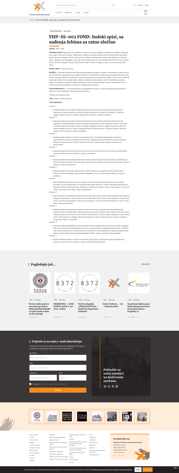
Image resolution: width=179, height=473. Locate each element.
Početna (32, 20)
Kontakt (86, 12)
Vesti (31, 300)
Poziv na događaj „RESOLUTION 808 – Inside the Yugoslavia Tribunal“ (88, 308)
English (140, 5)
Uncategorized (56, 31)
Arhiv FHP (58, 12)
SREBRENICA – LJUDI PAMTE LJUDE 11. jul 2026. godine (63, 306)
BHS (135, 5)
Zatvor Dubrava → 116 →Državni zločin (113, 305)
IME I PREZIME (33, 353)
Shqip (147, 5)
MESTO (61, 373)
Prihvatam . (49, 384)
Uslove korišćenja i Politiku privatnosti (53, 384)
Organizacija (33, 373)
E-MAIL (31, 363)
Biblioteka (68, 12)
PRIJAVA (58, 390)
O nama (77, 12)
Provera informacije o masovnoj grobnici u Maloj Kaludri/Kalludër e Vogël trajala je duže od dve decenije (40, 309)
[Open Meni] (145, 12)
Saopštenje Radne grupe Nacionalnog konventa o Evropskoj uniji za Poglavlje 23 (138, 308)
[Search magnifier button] (113, 5)
